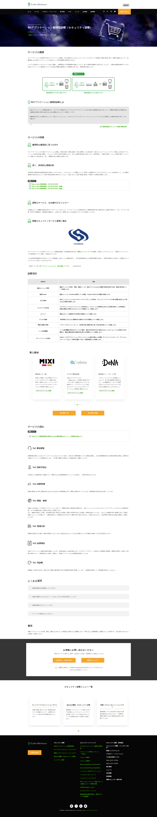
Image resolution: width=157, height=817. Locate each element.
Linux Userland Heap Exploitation (90, 768)
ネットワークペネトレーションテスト (65, 750)
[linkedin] (111, 11)
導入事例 (62, 11)
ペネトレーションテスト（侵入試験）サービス (56, 266)
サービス (37, 11)
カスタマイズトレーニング (88, 791)
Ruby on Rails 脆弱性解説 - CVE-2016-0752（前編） (47, 186)
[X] (107, 11)
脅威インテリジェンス (112, 750)
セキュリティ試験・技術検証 (114, 742)
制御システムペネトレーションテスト (65, 753)
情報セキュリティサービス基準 (87, 252)
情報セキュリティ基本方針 (114, 779)
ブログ (69, 11)
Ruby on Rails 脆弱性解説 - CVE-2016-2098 (45, 184)
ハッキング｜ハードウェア (88, 778)
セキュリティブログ (112, 763)
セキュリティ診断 (59, 742)
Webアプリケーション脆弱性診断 (64, 746)
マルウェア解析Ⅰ (85, 757)
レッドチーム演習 (59, 760)
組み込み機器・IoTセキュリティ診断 (64, 756)
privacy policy (92, 810)
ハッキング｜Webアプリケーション (90, 771)
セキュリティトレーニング (88, 742)
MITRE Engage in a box (87, 787)
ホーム (29, 11)
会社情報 (85, 11)
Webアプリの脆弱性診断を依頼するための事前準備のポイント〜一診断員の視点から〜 (57, 436)
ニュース (77, 11)
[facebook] (71, 806)
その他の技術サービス (112, 757)
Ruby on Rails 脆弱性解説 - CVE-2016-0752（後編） (47, 188)
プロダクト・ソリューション (49, 11)
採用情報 (93, 11)
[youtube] (115, 11)
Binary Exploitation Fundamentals (90, 764)
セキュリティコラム (112, 760)
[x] (76, 806)
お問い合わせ (124, 12)
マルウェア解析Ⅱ (85, 761)
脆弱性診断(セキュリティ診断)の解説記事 (114, 127)
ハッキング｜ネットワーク (88, 775)
